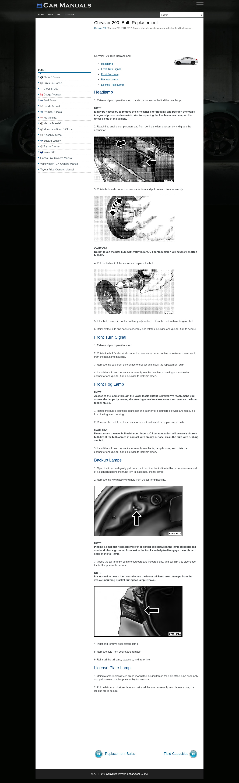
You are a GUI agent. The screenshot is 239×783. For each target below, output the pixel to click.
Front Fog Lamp (110, 74)
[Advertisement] (146, 42)
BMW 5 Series (52, 77)
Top (59, 15)
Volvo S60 (49, 152)
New (50, 15)
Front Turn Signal (111, 68)
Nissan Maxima (53, 134)
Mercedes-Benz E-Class (58, 129)
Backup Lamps (109, 79)
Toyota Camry (52, 146)
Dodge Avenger (52, 94)
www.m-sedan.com (129, 773)
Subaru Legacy (52, 140)
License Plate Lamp (112, 84)
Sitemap (69, 15)
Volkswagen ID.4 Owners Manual (59, 163)
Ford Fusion (50, 100)
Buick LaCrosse (53, 82)
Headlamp (107, 63)
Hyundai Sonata (53, 111)
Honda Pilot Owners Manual (56, 157)
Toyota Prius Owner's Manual (57, 169)
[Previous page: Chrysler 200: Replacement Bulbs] (99, 754)
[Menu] (199, 7)
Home (41, 15)
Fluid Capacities (176, 754)
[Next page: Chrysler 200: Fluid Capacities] (194, 754)
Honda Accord (52, 106)
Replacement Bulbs (120, 754)
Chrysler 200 (100, 28)
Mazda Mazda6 (52, 123)
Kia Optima (50, 117)
